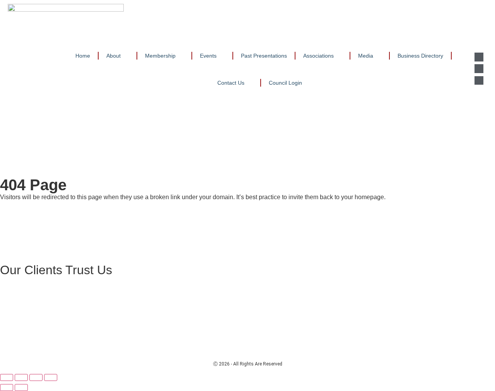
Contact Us (230, 83)
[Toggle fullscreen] (21, 377)
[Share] (36, 377)
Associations (318, 56)
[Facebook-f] (479, 68)
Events (208, 56)
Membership (160, 56)
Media (365, 56)
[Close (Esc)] (50, 377)
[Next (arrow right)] (21, 387)
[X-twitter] (479, 80)
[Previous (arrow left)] (6, 387)
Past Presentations (264, 56)
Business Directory (420, 56)
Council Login (285, 83)
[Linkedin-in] (479, 57)
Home (82, 56)
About (113, 56)
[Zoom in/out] (6, 377)
